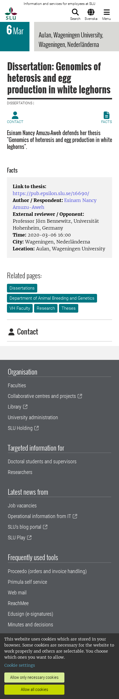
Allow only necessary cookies (34, 677)
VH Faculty (20, 308)
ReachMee (18, 603)
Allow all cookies (34, 689)
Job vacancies (22, 505)
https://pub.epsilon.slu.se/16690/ (51, 193)
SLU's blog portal (24, 527)
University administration (33, 417)
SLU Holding (20, 428)
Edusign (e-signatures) (30, 614)
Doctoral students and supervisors (42, 461)
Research (46, 308)
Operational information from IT (39, 516)
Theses (69, 308)
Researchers (20, 472)
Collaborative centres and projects (42, 396)
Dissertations (22, 288)
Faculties (17, 385)
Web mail (17, 593)
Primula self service (27, 582)
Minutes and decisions (30, 624)
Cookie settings (19, 665)
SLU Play (16, 537)
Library (14, 407)
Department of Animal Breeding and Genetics (52, 298)
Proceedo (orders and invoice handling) (47, 571)
